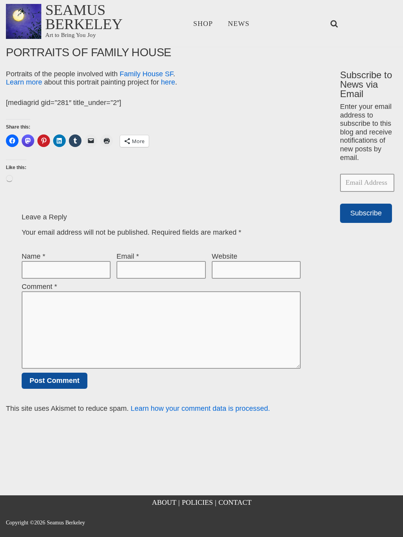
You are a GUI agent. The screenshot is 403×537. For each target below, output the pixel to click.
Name (33, 256)
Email (127, 256)
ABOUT (164, 502)
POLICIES (197, 502)
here (168, 82)
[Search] (334, 24)
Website (224, 256)
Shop (203, 24)
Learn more (24, 82)
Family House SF (146, 74)
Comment (39, 287)
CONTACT (234, 502)
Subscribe (366, 213)
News (239, 24)
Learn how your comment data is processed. (200, 408)
